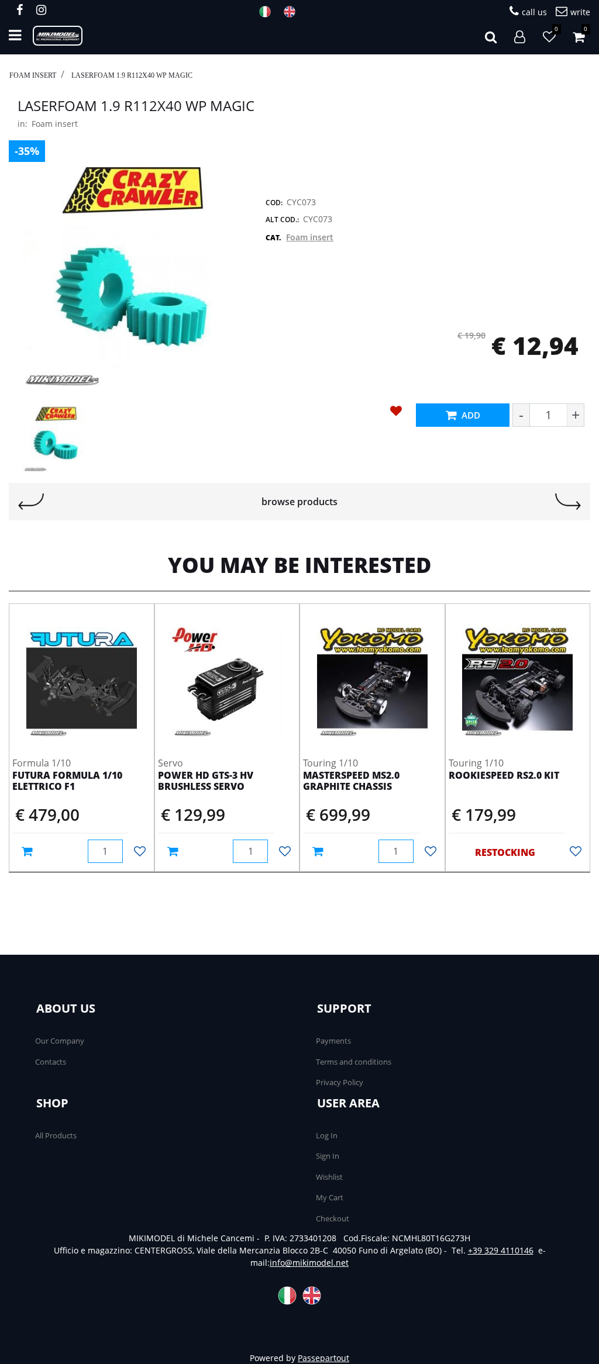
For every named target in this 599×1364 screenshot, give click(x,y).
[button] (130, 277)
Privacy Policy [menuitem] (339, 1082)
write (580, 12)
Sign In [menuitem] (327, 1156)
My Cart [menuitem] (329, 1197)
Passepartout (323, 1357)
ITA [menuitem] (268, 12)
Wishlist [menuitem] (329, 1177)
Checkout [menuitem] (332, 1218)
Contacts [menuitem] (50, 1061)
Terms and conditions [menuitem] (353, 1061)
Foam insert (32, 75)
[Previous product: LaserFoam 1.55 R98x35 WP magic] (31, 501)
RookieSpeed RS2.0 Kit (504, 776)
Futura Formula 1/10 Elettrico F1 (67, 781)
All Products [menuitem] (56, 1135)
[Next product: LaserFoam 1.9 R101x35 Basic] (568, 501)
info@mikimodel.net (309, 1262)
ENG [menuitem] (293, 12)
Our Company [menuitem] (59, 1040)
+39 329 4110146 (500, 1250)
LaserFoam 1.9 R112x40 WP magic (131, 75)
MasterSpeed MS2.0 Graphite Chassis (351, 781)
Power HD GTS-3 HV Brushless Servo (205, 781)
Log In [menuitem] (327, 1135)
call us (534, 12)
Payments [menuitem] (333, 1040)
